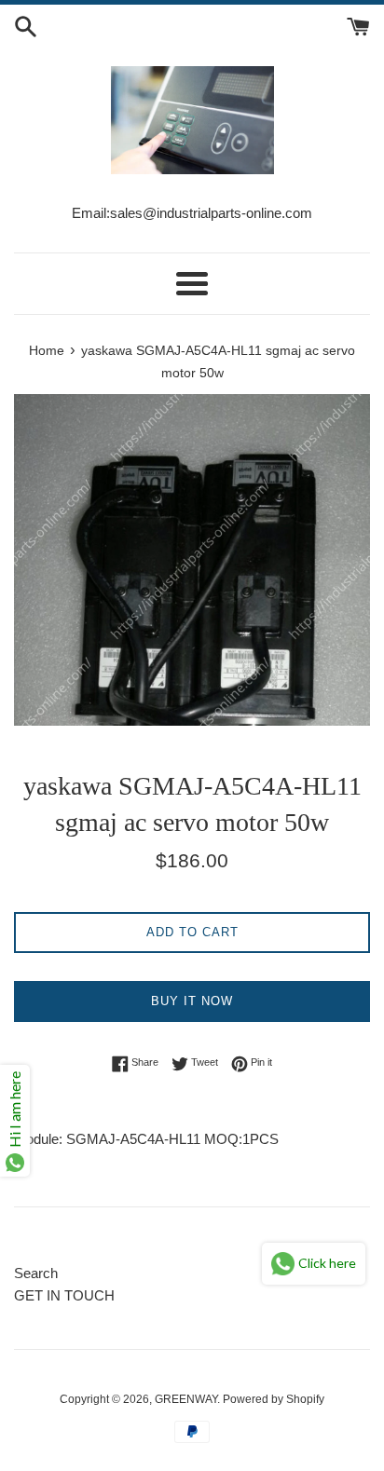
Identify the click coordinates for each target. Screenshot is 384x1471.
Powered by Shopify (273, 1399)
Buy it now (192, 1001)
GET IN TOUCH (64, 1295)
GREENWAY (186, 1399)
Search (36, 1273)
